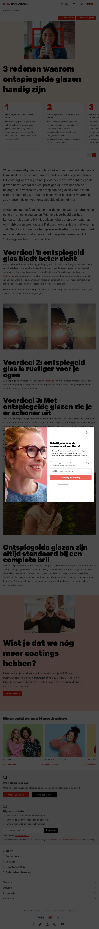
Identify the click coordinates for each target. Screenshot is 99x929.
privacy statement (63, 484)
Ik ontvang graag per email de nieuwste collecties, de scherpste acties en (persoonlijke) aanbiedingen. (72, 464)
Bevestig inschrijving (70, 478)
